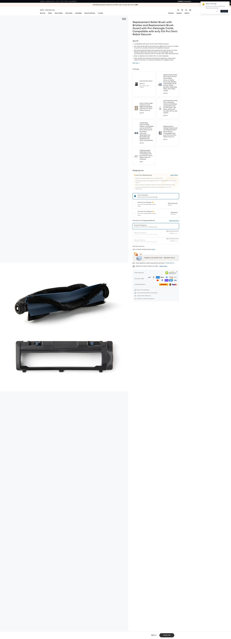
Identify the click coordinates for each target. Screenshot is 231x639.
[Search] (178, 10)
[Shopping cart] (182, 10)
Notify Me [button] (166, 635)
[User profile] (186, 10)
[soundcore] (73, 1)
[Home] (47, 10)
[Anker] (42, 1)
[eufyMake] (64, 1)
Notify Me (224, 11)
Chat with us (170, 263)
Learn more (163, 266)
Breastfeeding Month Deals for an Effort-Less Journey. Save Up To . (115, 4)
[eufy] (57, 1)
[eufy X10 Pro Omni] (144, 84)
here (153, 249)
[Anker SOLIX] (50, 1)
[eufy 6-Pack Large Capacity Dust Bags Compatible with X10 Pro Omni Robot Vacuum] (144, 108)
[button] (136, 63)
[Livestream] (190, 10)
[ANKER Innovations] (184, 1)
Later (217, 11)
